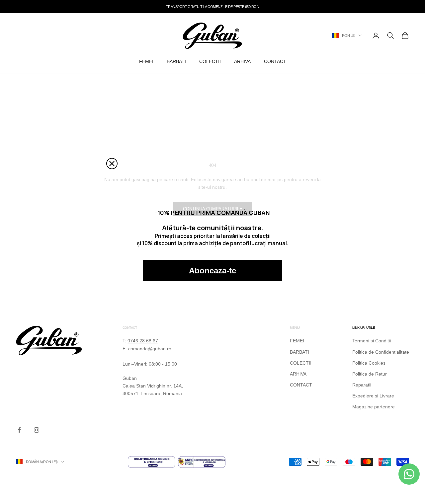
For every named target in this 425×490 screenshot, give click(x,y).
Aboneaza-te (212, 270)
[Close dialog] (112, 163)
